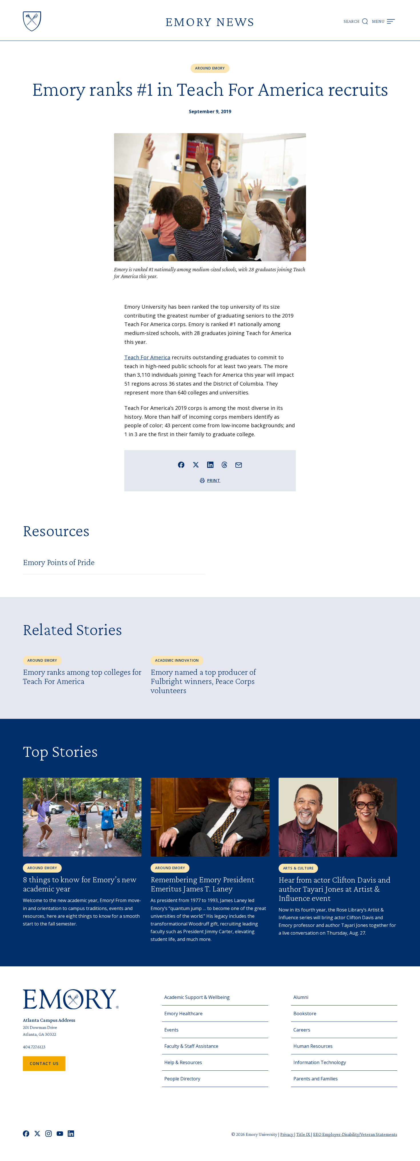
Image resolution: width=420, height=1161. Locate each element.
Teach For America (147, 357)
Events (171, 1030)
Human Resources (313, 1046)
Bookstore (304, 1013)
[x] (37, 1134)
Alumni (300, 997)
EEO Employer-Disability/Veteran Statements (355, 1134)
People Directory (182, 1079)
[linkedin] (71, 1134)
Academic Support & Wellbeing (197, 997)
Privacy (287, 1134)
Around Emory (210, 68)
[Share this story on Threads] (224, 464)
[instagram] (48, 1134)
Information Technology (319, 1062)
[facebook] (26, 1134)
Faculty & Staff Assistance (191, 1046)
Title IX (303, 1134)
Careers (301, 1030)
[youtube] (60, 1134)
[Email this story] (239, 465)
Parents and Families (315, 1079)
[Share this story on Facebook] (181, 465)
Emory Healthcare (183, 1013)
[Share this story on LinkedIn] (210, 465)
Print (214, 480)
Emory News (210, 21)
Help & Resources (183, 1062)
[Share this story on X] (196, 465)
